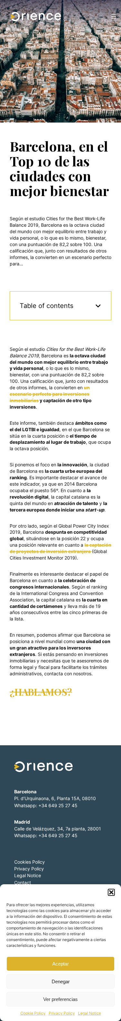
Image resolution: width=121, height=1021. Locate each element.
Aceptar (60, 963)
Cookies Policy (29, 862)
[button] (111, 892)
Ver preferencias (60, 999)
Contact (22, 882)
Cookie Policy (32, 1013)
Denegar (61, 981)
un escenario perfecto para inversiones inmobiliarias (50, 394)
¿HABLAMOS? (41, 691)
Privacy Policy (62, 1013)
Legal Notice (89, 1013)
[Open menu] (113, 16)
